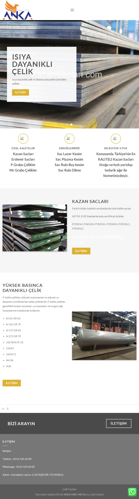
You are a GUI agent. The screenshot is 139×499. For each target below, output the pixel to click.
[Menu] (72, 10)
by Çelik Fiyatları (95, 494)
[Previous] (7, 74)
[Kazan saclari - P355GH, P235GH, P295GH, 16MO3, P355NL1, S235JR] (34, 10)
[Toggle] (3, 409)
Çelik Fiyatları (69, 489)
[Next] (132, 74)
